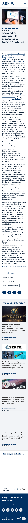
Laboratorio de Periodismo (10, 285)
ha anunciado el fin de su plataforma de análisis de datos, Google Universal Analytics (13, 57)
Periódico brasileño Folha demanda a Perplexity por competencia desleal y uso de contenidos (13, 400)
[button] (25, 3)
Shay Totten (16, 99)
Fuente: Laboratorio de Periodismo (14, 266)
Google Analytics (8, 277)
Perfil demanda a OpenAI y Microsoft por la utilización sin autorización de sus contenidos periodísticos (13, 365)
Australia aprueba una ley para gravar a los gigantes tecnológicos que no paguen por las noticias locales (13, 436)
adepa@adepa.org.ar (9, 504)
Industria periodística (9, 338)
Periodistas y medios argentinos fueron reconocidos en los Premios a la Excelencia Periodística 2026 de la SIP (13, 328)
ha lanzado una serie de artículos (13, 96)
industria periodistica (9, 281)
